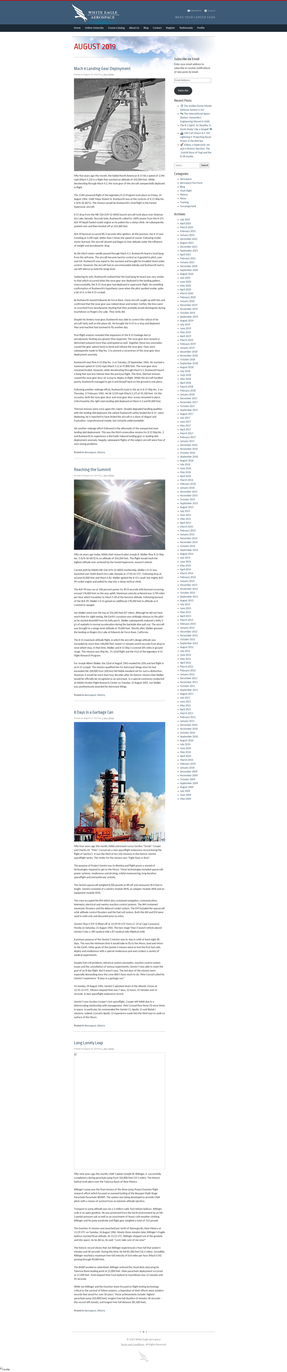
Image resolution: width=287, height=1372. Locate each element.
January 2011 (187, 721)
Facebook (211, 11)
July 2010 (185, 744)
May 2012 (185, 659)
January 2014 (187, 581)
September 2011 (189, 690)
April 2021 (185, 254)
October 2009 (187, 779)
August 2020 (186, 274)
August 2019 (186, 320)
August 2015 (186, 507)
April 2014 (185, 569)
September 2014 (189, 550)
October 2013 (187, 593)
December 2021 (188, 247)
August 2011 (186, 694)
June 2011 (185, 701)
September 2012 (189, 643)
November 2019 (189, 309)
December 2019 (188, 305)
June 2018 (185, 375)
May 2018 (185, 379)
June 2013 (185, 608)
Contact (157, 28)
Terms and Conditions (132, 1344)
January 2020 (187, 301)
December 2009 (188, 771)
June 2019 (185, 328)
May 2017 (185, 425)
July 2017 (185, 418)
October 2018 (187, 359)
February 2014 (188, 577)
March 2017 (186, 433)
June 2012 (185, 655)
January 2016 (187, 488)
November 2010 (189, 729)
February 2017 (188, 437)
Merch (77, 35)
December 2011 (188, 678)
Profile (200, 28)
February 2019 (188, 344)
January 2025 (187, 235)
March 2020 (186, 293)
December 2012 (188, 631)
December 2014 (188, 538)
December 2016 (188, 445)
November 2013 (189, 589)
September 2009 (189, 783)
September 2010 (189, 736)
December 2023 (188, 239)
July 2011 (185, 697)
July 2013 (185, 604)
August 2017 (186, 414)
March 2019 (186, 340)
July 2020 (185, 278)
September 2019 (189, 316)
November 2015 (189, 495)
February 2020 (188, 297)
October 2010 (187, 732)
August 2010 (186, 740)
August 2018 (186, 367)
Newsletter (196, 10)
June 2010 (185, 748)
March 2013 (186, 620)
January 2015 (187, 534)
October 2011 (187, 686)
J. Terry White (108, 75)
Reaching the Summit (92, 469)
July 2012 (185, 651)
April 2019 (185, 336)
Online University (94, 28)
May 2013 (185, 612)
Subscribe (183, 90)
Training (184, 202)
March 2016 (186, 480)
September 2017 (189, 410)
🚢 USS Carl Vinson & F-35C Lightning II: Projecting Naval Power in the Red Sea (195, 137)
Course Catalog (116, 28)
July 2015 (185, 511)
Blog (146, 28)
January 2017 (187, 441)
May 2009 (185, 799)
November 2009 (189, 775)
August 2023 (186, 243)
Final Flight (186, 190)
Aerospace (90, 452)
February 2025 (188, 231)
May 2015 (185, 519)
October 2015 (187, 499)
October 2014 (187, 546)
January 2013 (187, 627)
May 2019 (185, 332)
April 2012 (185, 662)
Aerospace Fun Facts (191, 183)
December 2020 (188, 266)
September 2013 (189, 596)
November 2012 (189, 635)
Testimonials (186, 28)
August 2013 (186, 600)
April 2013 (185, 616)
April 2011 (185, 709)
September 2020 (189, 270)
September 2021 (189, 250)
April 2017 (185, 429)
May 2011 (185, 705)
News (183, 198)
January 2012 (187, 674)
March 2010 (186, 760)
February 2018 (188, 390)
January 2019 (187, 348)
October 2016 (187, 453)
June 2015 (185, 515)
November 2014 (189, 542)
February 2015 (188, 530)
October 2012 (187, 639)
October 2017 (187, 406)
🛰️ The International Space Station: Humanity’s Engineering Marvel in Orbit (195, 117)
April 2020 (185, 289)
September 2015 (189, 503)
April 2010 (185, 756)
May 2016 (185, 472)
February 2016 (188, 484)
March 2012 (186, 666)
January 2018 (187, 394)
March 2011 (186, 713)
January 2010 (187, 767)
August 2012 (186, 647)
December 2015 (188, 491)
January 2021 (187, 262)
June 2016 (185, 468)
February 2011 (188, 717)
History (101, 452)
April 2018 (185, 383)
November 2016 (189, 449)
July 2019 (185, 324)
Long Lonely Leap (88, 1043)
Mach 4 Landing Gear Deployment (102, 68)
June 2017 (185, 421)
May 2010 (185, 752)
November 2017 (189, 402)
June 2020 (185, 282)
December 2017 (188, 398)
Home (77, 28)
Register (170, 28)
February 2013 (188, 624)
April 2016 (185, 476)
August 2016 (186, 460)
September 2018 (189, 363)
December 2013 (188, 585)
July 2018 (185, 371)
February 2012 (188, 670)
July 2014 (185, 558)
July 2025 (185, 219)
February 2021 (188, 258)
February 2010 (188, 764)
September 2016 (189, 456)
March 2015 (186, 526)
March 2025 (186, 227)
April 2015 (185, 523)
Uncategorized (188, 206)
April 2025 (185, 223)
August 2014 (186, 554)
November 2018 (189, 355)
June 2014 (185, 561)
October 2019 (187, 313)
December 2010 (188, 725)
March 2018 (186, 386)
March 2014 (186, 573)
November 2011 (189, 682)
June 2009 (185, 795)
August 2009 (186, 787)
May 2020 (185, 285)
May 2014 (185, 565)
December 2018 (188, 351)
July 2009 (185, 791)
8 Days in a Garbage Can (93, 712)
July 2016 (185, 464)
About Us (134, 28)
